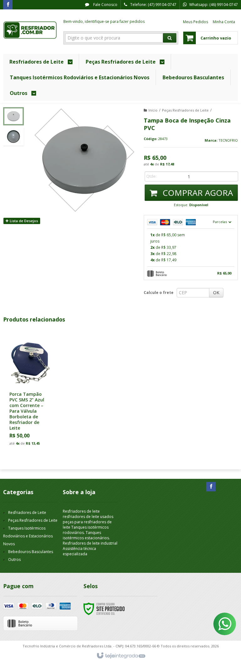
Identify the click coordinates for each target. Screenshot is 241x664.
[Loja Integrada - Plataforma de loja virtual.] (120, 656)
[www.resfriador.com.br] (30, 30)
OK (216, 292)
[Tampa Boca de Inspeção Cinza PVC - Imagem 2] (13, 137)
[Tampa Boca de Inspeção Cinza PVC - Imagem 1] (13, 116)
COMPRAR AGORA (196, 192)
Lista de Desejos (23, 220)
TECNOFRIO (228, 140)
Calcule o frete (159, 292)
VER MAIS (33, 421)
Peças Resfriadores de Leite (185, 110)
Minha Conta (224, 21)
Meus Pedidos (195, 21)
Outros (14, 559)
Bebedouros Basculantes (30, 551)
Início (153, 110)
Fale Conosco (104, 4)
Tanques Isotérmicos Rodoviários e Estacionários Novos (28, 535)
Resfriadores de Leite (27, 512)
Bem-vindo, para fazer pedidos (104, 21)
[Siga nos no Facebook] (8, 5)
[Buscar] (169, 38)
